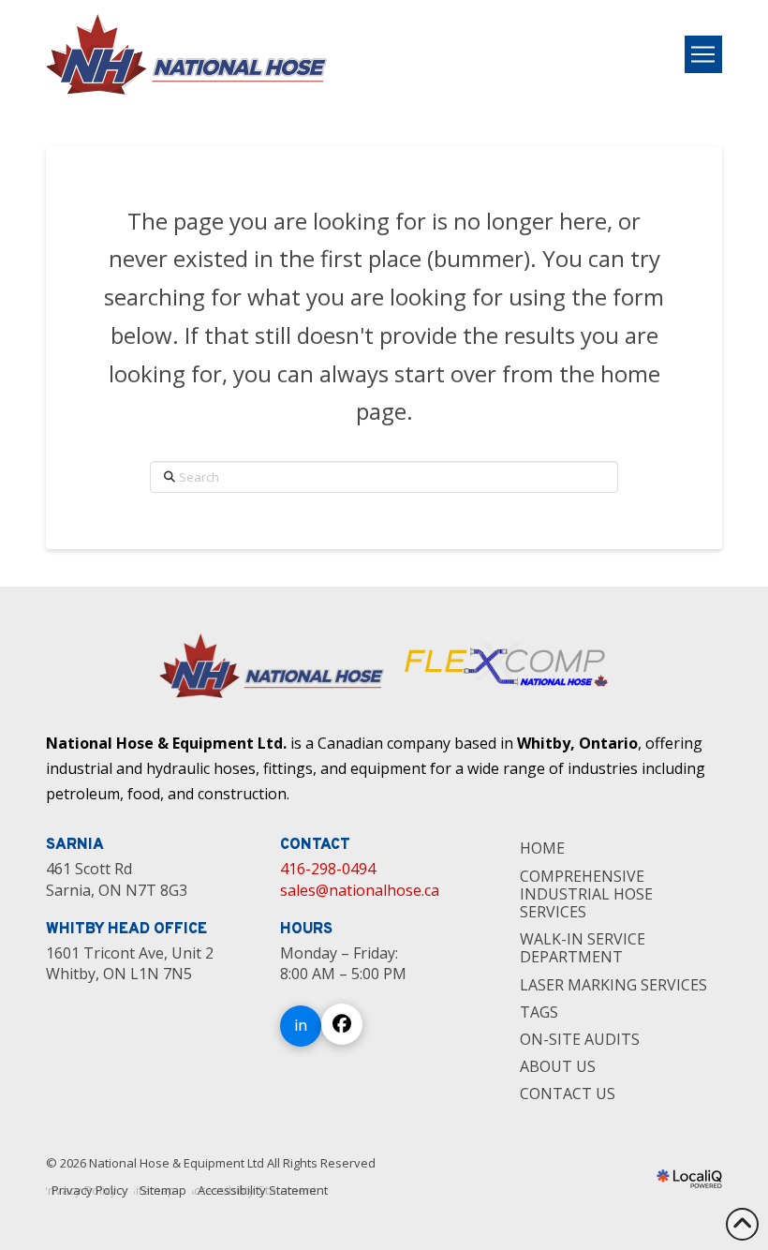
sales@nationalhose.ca (359, 890)
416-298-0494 (328, 868)
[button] (703, 54)
